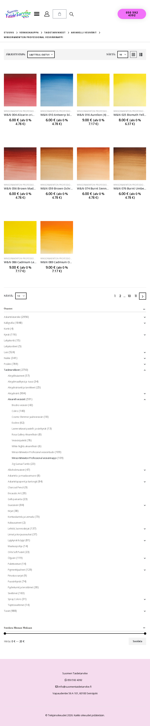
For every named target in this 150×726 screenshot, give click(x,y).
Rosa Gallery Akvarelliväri (25, 434)
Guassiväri (13, 505)
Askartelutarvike (12, 317)
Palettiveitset (14, 564)
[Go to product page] (20, 90)
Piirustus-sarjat (15, 575)
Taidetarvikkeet (12, 370)
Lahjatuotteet (11, 346)
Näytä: (110, 54)
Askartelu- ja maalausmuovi (22, 475)
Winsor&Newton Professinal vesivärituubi (33, 452)
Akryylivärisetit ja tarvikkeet (21, 387)
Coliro (15, 411)
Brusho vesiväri (20, 405)
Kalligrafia (9, 322)
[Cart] (59, 13)
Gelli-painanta (15, 499)
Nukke (7, 358)
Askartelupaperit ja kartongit (22, 481)
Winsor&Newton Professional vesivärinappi (28, 111)
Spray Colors (14, 599)
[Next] (142, 296)
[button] (36, 14)
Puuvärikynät (14, 581)
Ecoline (15, 422)
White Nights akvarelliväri (24, 446)
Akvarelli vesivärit (16, 399)
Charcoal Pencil (16, 487)
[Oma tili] (47, 13)
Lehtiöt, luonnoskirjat (18, 528)
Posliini (7, 364)
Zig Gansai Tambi (21, 464)
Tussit (7, 611)
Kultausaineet (15, 522)
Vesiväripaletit (19, 440)
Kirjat (10, 511)
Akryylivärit (13, 393)
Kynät (7, 334)
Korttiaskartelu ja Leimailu (21, 516)
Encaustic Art (14, 493)
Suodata (137, 641)
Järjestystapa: (15, 54)
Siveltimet (13, 593)
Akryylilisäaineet (16, 375)
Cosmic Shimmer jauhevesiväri (27, 417)
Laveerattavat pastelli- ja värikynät (29, 428)
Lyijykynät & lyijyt (16, 540)
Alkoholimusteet (16, 469)
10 (129, 296)
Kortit (6, 328)
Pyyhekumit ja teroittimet (20, 587)
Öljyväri (12, 558)
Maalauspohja (15, 546)
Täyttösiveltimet (16, 605)
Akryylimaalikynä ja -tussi (20, 381)
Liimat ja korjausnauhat (19, 534)
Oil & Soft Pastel (16, 552)
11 (136, 296)
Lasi (6, 352)
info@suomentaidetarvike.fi (75, 686)
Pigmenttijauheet (16, 569)
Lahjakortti (9, 340)
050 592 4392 (74, 680)
